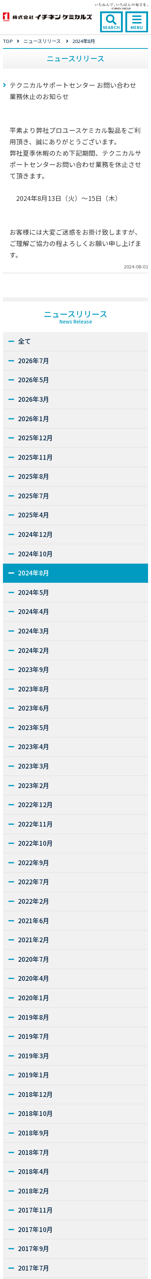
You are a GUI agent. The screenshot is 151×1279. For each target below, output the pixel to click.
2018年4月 (33, 1171)
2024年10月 (35, 553)
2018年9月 (33, 1132)
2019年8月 (33, 1017)
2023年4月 (33, 746)
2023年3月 (33, 765)
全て (24, 341)
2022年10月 (35, 843)
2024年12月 (35, 534)
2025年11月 (35, 457)
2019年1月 (33, 1074)
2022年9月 (33, 862)
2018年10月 (35, 1113)
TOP (8, 40)
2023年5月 (33, 727)
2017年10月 (35, 1229)
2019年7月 (33, 1036)
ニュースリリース (42, 40)
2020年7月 (33, 959)
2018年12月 (35, 1094)
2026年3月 (33, 399)
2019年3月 (33, 1055)
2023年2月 (33, 785)
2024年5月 (33, 592)
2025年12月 (35, 437)
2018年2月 (33, 1190)
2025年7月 (33, 495)
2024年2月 (33, 650)
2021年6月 (33, 920)
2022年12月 (35, 804)
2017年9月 (33, 1248)
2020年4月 (33, 978)
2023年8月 (33, 688)
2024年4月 (33, 611)
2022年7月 (33, 881)
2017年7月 (33, 1267)
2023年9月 (33, 669)
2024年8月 (33, 572)
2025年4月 (33, 514)
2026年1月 (33, 418)
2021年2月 (33, 939)
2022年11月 (35, 823)
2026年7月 (33, 360)
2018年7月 (33, 1152)
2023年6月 (33, 707)
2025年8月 (33, 476)
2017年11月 (35, 1209)
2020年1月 (33, 997)
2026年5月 (33, 379)
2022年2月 (33, 901)
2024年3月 (33, 630)
